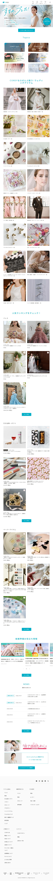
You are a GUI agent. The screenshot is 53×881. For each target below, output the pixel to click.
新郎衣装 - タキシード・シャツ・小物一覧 (35, 220)
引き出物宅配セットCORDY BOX (33, 138)
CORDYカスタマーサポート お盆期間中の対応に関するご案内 (37, 695)
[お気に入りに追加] (24, 322)
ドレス (6, 792)
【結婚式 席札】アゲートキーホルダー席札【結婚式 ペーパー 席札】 (38, 589)
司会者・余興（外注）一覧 (8, 303)
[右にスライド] (29, 668)
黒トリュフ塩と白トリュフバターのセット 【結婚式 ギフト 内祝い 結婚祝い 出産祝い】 (14, 514)
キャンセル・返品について (9, 849)
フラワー (6, 802)
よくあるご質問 (8, 859)
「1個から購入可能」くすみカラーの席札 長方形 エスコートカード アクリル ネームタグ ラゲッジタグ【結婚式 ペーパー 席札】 (14, 589)
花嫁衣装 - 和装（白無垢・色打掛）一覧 (35, 111)
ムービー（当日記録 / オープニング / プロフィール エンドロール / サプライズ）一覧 (14, 275)
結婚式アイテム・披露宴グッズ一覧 (10, 193)
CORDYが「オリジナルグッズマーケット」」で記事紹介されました (36, 721)
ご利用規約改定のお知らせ (34, 708)
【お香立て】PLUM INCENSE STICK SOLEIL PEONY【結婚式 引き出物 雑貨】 (14, 483)
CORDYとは (7, 832)
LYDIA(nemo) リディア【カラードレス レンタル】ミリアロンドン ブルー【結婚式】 (14, 408)
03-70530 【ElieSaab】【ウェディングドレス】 (37, 375)
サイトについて (8, 856)
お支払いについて (8, 841)
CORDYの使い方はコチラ (26, 30)
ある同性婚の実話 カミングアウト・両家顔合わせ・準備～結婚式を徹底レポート (36, 662)
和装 (5, 795)
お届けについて (8, 844)
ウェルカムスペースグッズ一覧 (33, 166)
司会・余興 (32, 801)
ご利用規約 (28, 874)
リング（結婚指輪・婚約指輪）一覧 (34, 303)
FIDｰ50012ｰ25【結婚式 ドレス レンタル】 (12, 345)
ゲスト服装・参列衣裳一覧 (8, 220)
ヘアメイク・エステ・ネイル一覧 (33, 193)
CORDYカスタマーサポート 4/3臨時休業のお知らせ (37, 714)
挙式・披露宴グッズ (9, 817)
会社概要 (5, 874)
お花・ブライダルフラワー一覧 (33, 247)
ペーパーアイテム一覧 (7, 166)
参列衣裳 (6, 820)
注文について (7, 838)
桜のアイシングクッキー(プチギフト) (35, 482)
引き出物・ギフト (8, 798)
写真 (31, 793)
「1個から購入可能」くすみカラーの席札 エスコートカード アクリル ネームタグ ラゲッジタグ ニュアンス (14, 622)
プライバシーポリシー (36, 874)
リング (6, 823)
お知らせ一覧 (20, 840)
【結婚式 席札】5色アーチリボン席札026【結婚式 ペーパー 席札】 (38, 558)
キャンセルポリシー (46, 874)
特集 (18, 837)
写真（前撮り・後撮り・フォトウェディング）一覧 (37, 274)
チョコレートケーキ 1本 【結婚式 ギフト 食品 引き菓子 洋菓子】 (38, 451)
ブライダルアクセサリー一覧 (9, 247)
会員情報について (8, 853)
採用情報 (11, 874)
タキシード (7, 805)
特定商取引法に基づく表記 (19, 874)
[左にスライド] (23, 668)
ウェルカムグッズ (8, 814)
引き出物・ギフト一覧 (7, 138)
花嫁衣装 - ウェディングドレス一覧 (10, 111)
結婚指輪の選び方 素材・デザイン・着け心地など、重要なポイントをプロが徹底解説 (12, 660)
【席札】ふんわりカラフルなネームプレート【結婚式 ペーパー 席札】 (14, 558)
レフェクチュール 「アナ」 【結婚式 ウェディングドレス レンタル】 (14, 376)
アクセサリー (7, 808)
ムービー (32, 797)
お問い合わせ (7, 862)
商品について (7, 835)
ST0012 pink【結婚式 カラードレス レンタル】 (37, 345)
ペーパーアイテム (8, 811)
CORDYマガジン (21, 833)
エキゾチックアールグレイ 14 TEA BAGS (11, 451)
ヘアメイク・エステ (34, 804)
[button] (33, 2)
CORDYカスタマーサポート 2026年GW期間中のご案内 (37, 702)
